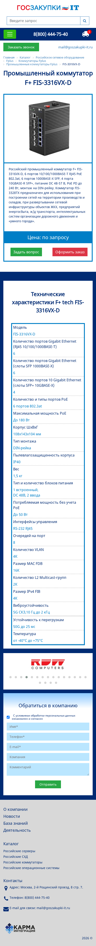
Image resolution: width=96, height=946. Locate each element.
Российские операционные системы (31, 868)
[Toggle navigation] (10, 34)
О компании (15, 809)
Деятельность (17, 830)
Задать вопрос (26, 251)
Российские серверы (19, 851)
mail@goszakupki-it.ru (75, 47)
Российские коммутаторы (22, 862)
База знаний (15, 823)
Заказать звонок (21, 47)
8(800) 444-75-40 (50, 34)
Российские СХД (15, 856)
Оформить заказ (70, 251)
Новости (11, 816)
